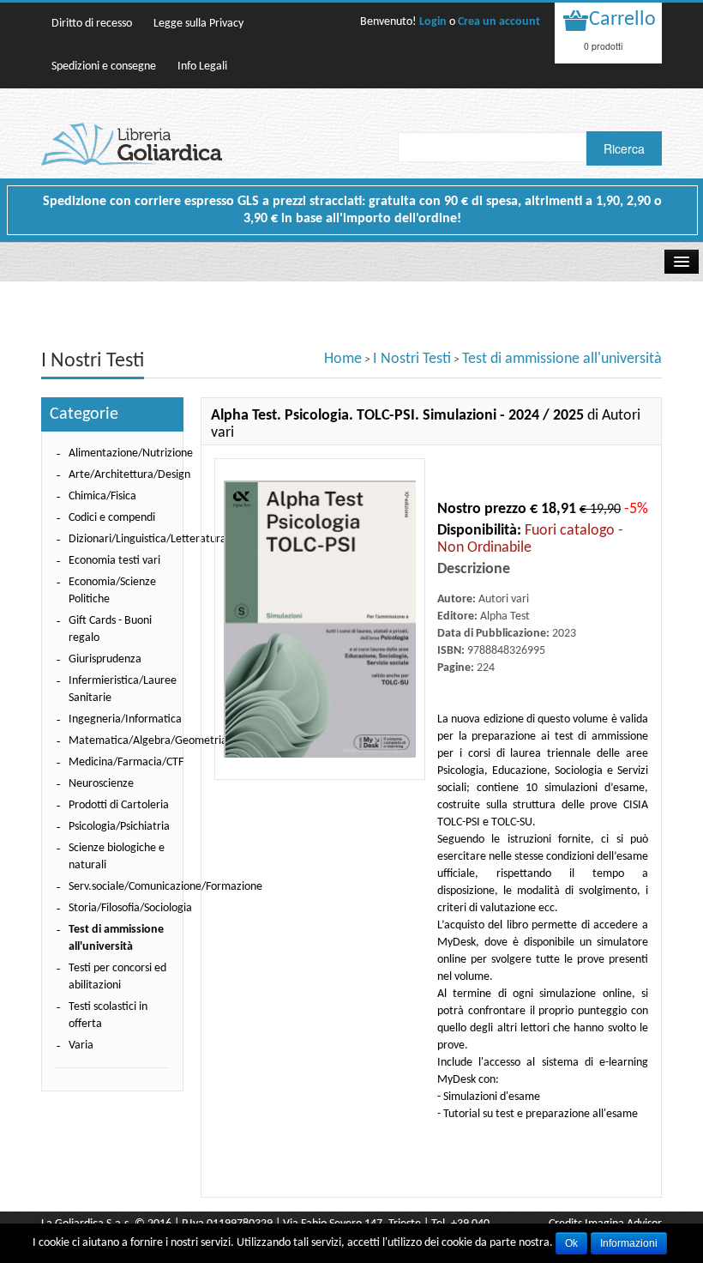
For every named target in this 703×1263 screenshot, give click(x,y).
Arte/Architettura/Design (129, 474)
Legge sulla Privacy (198, 23)
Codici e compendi (112, 517)
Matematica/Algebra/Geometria (148, 740)
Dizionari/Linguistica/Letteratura (147, 539)
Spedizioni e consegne (103, 66)
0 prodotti (603, 45)
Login (433, 21)
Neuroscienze (101, 783)
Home (343, 359)
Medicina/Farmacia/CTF (126, 762)
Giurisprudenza (105, 659)
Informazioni (629, 1243)
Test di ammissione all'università (562, 359)
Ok (571, 1243)
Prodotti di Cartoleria (119, 805)
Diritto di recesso (91, 23)
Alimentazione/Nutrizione (131, 453)
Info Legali (202, 66)
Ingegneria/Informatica (125, 719)
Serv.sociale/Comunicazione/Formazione (165, 886)
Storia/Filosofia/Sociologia (130, 908)
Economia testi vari (114, 560)
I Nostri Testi (412, 359)
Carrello (622, 19)
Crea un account (499, 21)
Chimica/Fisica (102, 496)
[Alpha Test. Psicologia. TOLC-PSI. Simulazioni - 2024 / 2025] (320, 619)
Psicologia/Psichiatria (119, 826)
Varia (81, 1045)
